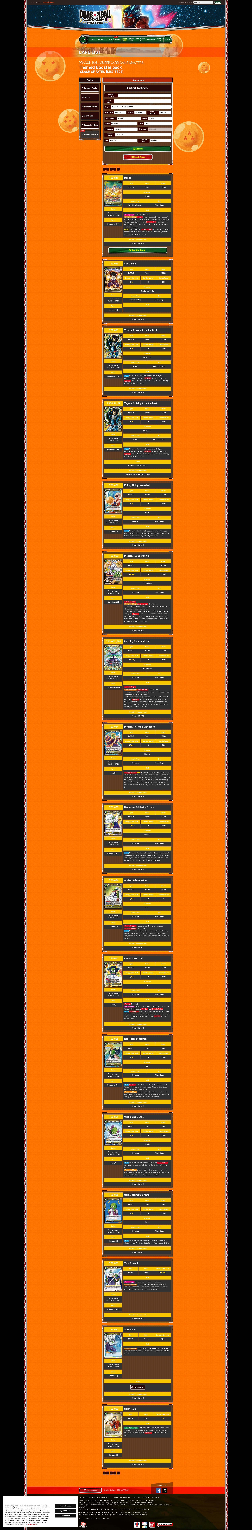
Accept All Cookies (65, 1506)
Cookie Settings (109, 1490)
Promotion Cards (90, 134)
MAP (218, 2)
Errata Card (138, 1387)
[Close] (74, 1500)
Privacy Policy (32, 1524)
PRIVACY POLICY (123, 1490)
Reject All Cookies (65, 1511)
